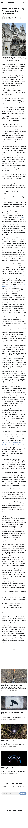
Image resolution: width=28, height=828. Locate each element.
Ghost (17, 817)
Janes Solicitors (13, 286)
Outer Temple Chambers (14, 814)
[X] (14, 804)
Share (23, 18)
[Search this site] (24, 2)
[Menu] (26, 2)
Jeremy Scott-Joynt (8, 2)
